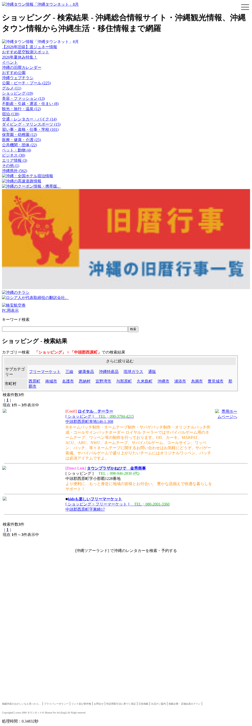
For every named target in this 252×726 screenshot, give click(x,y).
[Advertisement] (126, 597)
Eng (63, 712)
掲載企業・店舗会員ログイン (185, 703)
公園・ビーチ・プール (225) (26, 83)
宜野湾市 (103, 381)
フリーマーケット (45, 372)
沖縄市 (163, 381)
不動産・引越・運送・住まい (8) (30, 104)
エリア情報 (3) (14, 160)
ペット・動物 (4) (16, 150)
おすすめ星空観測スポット (25, 52)
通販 (152, 372)
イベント (10, 62)
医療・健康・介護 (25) (21, 140)
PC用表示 (10, 310)
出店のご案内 (158, 703)
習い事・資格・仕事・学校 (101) (30, 129)
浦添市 (180, 381)
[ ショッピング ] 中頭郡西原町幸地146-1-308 (99, 416)
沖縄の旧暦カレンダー (21, 67)
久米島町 (145, 381)
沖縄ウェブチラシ (17, 78)
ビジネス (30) (13, 155)
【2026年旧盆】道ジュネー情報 (29, 47)
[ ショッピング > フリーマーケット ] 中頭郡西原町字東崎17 (117, 504)
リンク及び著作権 (81, 703)
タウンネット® (35, 712)
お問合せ (99, 703)
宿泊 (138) (10, 114)
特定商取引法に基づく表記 (121, 703)
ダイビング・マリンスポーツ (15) (31, 124)
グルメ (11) (11, 88)
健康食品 (86, 372)
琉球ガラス (133, 372)
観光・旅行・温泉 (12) (21, 109)
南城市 (51, 381)
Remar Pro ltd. (53, 712)
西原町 (34, 381)
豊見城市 (215, 381)
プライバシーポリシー (56, 703)
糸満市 (197, 381)
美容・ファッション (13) (23, 98)
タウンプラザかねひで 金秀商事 (116, 468)
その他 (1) (10, 165)
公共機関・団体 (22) (19, 145)
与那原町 (124, 381)
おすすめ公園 (14, 73)
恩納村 (85, 381)
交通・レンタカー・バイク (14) (29, 119)
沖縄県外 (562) (14, 171)
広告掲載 (143, 703)
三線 (69, 372)
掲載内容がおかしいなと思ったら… (21, 703)
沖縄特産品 (109, 372)
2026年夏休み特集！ (19, 57)
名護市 (68, 381)
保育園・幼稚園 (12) (19, 135)
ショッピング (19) (17, 93)
